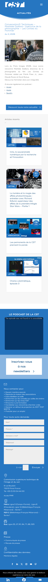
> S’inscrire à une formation (15, 403)
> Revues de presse (12, 543)
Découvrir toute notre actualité (22, 107)
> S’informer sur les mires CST (16, 401)
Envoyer (36, 467)
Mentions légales (10, 556)
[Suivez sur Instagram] (26, 564)
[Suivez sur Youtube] (31, 564)
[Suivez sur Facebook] (12, 564)
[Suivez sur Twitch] (36, 564)
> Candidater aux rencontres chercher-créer (22, 405)
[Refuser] (45, 576)
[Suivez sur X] (22, 564)
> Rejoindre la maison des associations (20, 394)
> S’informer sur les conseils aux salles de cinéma (24, 399)
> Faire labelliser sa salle (14, 397)
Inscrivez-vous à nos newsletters (21, 366)
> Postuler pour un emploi (14, 411)
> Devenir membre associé (14, 392)
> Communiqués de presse (15, 540)
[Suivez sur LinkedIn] (17, 564)
